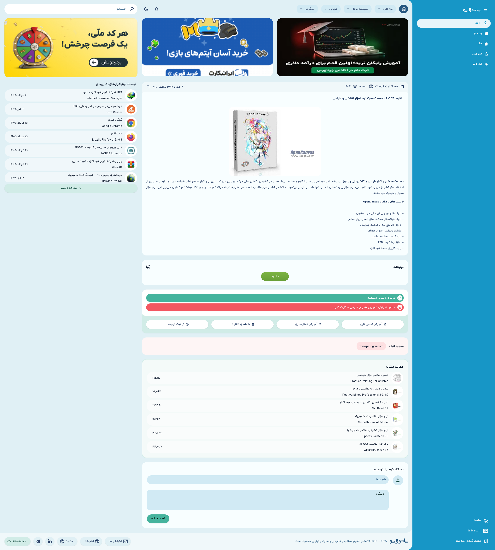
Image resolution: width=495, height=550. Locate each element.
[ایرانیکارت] (207, 47)
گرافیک (379, 87)
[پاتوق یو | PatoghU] (471, 10)
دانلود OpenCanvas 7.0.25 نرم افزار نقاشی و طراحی (368, 98)
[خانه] (403, 9)
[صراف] (71, 47)
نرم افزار (393, 87)
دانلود (275, 276)
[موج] (342, 47)
